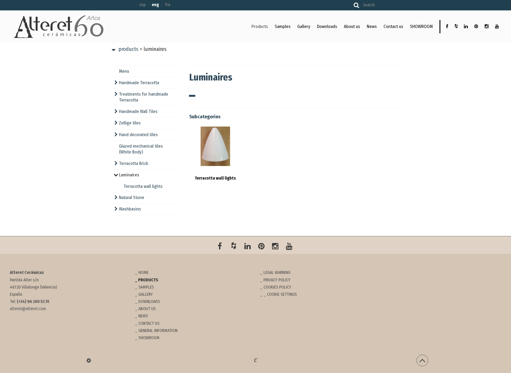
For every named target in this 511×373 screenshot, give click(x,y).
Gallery (303, 26)
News (372, 26)
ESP (142, 4)
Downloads (327, 26)
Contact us (393, 26)
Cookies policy (277, 287)
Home (143, 272)
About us (352, 26)
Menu (124, 71)
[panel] (88, 360)
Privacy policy (276, 279)
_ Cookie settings (280, 294)
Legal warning (276, 272)
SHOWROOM (421, 26)
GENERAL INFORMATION (158, 330)
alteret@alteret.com (28, 308)
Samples (283, 26)
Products (260, 26)
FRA (167, 4)
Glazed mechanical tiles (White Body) (141, 149)
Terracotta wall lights (143, 186)
